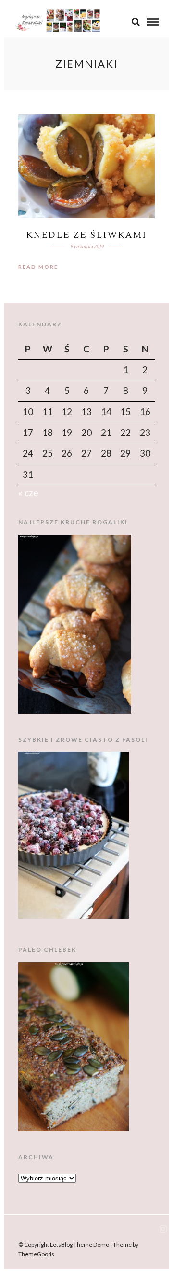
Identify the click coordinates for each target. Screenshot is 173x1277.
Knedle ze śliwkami (86, 234)
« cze (28, 492)
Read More (38, 267)
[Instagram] (163, 1229)
